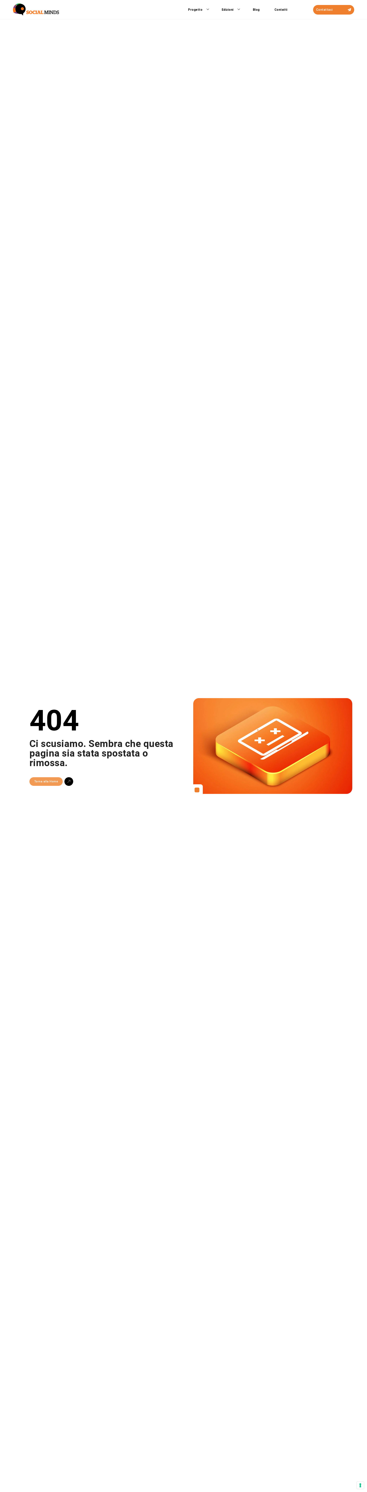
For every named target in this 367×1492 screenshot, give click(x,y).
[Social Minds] (36, 10)
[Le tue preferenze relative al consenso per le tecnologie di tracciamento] (360, 1485)
